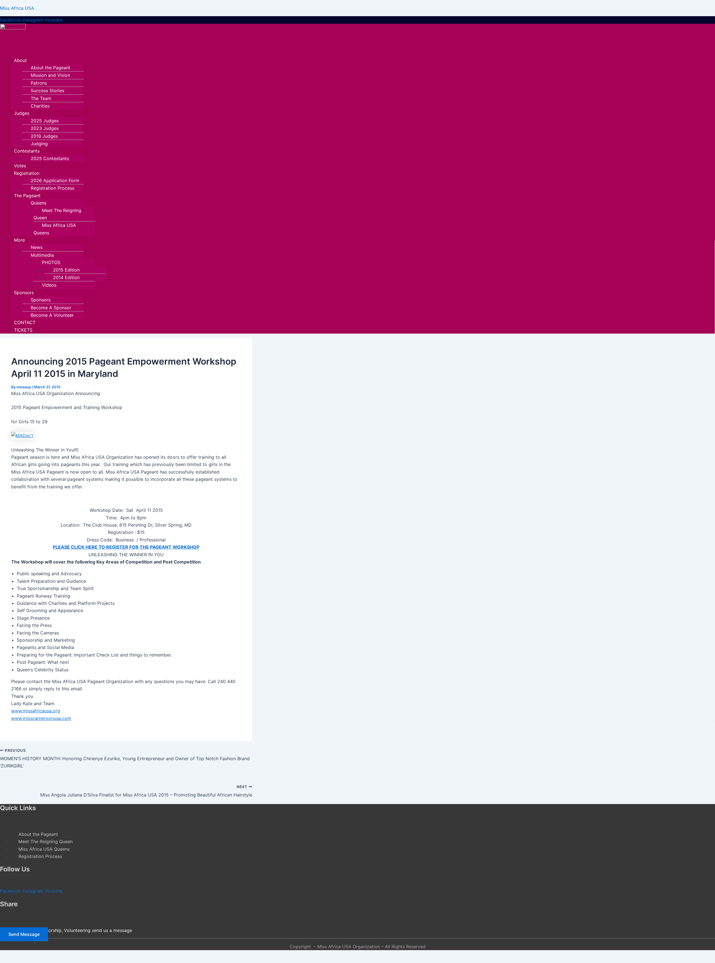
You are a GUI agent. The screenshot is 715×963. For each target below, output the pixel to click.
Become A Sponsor (51, 307)
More (19, 240)
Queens (38, 203)
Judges (21, 113)
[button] (295, 60)
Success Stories (47, 90)
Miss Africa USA (17, 8)
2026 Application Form (55, 180)
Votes (20, 165)
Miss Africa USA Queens (55, 228)
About (20, 60)
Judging (39, 143)
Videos (49, 285)
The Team (41, 98)
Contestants (27, 151)
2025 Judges (45, 120)
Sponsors (24, 292)
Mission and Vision (50, 75)
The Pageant (27, 195)
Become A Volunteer (52, 315)
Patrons (39, 83)
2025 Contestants (50, 158)
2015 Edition (66, 270)
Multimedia (42, 255)
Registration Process (52, 188)
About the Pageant (50, 67)
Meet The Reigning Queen (57, 214)
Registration (26, 173)
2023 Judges (45, 128)
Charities (40, 106)
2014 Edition (66, 277)
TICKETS (23, 330)
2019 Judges (44, 136)
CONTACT (24, 322)
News (36, 247)
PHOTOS (51, 262)
